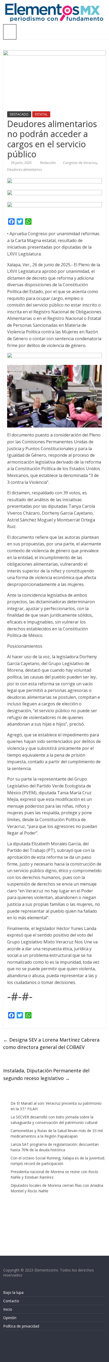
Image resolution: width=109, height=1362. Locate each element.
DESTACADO (19, 114)
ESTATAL (41, 114)
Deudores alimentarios (24, 169)
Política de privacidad (21, 1326)
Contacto (11, 1300)
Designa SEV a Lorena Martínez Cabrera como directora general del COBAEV (51, 1044)
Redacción (48, 162)
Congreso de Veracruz (80, 162)
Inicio (7, 1309)
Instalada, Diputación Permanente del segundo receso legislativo (46, 1074)
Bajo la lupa (13, 1292)
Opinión (9, 1317)
